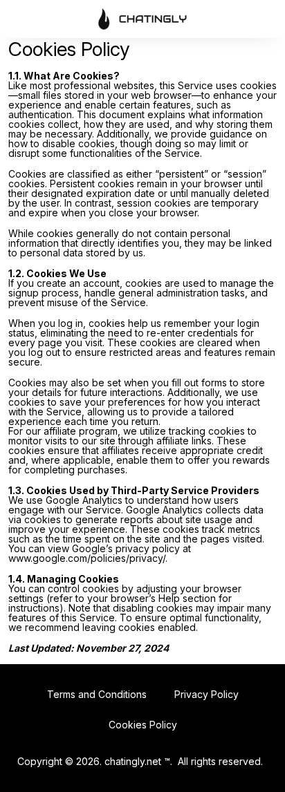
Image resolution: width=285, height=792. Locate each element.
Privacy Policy (206, 694)
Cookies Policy (143, 724)
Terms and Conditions (97, 694)
